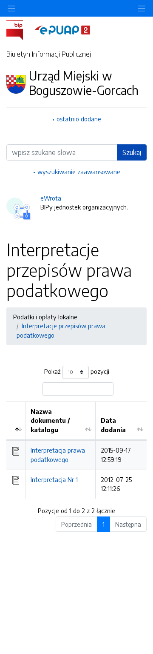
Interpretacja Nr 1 (54, 479)
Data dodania (113, 424)
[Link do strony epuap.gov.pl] (62, 29)
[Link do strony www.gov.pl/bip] (19, 29)
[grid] (76, 450)
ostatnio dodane (79, 119)
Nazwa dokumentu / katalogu (50, 420)
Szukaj (131, 152)
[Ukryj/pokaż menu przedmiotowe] (11, 8)
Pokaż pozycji (76, 371)
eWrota (50, 198)
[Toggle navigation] (141, 8)
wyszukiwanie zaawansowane (78, 171)
